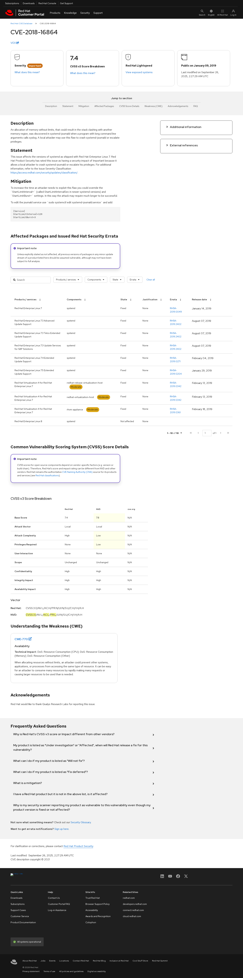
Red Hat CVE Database (21, 23)
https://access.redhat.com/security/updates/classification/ (44, 172)
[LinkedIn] (162, 877)
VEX (13, 43)
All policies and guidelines (71, 971)
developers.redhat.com (135, 904)
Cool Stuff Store (140, 960)
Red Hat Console (47, 3)
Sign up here (61, 829)
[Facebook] (178, 877)
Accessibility (91, 910)
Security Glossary (81, 822)
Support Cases (18, 910)
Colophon (90, 922)
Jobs (43, 960)
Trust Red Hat (92, 897)
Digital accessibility (96, 971)
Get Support (66, 3)
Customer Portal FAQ (59, 904)
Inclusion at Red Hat (119, 960)
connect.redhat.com (133, 910)
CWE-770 (21, 639)
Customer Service (20, 916)
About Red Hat (29, 960)
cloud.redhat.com (132, 916)
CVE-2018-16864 (48, 23)
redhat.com (129, 897)
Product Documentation (23, 922)
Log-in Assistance (57, 910)
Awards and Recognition (98, 916)
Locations (64, 960)
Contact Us (54, 897)
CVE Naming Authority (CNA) (77, 471)
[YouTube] (170, 877)
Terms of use (49, 971)
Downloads (29, 3)
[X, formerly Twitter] (186, 877)
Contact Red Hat (81, 960)
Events (52, 960)
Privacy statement (31, 971)
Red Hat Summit (160, 960)
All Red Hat (222, 15)
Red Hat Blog (99, 960)
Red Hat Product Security (78, 846)
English (211, 15)
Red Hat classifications (47, 475)
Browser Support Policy (97, 904)
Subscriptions (12, 3)
